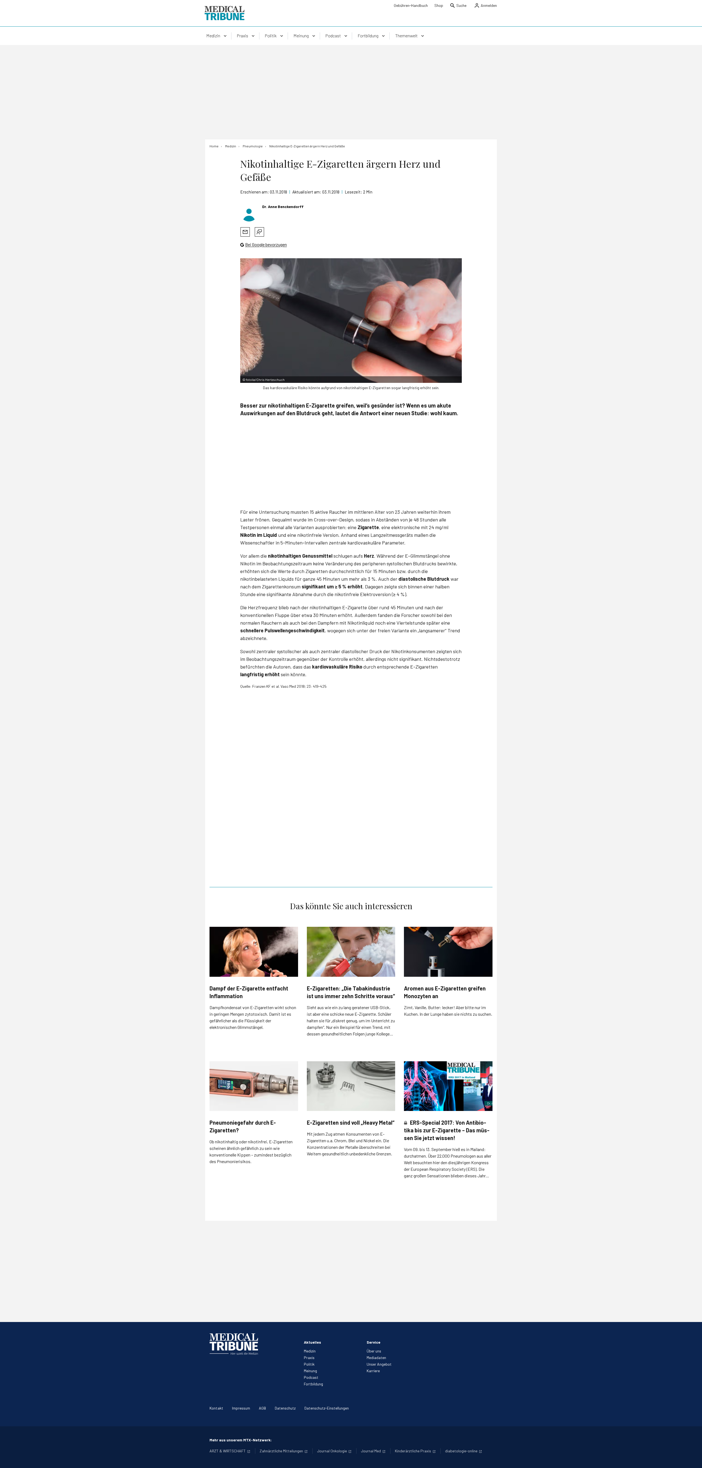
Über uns (374, 1351)
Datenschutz (285, 1408)
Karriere (373, 1370)
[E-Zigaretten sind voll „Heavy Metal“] (351, 1086)
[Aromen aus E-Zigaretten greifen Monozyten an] (448, 951)
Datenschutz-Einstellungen (326, 1408)
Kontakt (216, 1408)
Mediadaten (376, 1357)
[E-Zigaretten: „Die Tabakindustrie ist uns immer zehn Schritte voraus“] (351, 952)
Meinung (310, 1370)
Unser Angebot (379, 1364)
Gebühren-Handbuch (411, 5)
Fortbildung (313, 1384)
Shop (438, 5)
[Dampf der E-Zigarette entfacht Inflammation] (254, 951)
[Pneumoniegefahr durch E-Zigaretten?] (254, 1086)
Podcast (311, 1377)
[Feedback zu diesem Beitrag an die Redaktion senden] (259, 232)
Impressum (241, 1408)
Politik (309, 1364)
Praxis (309, 1357)
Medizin (310, 1351)
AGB (262, 1408)
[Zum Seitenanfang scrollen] (692, 1458)
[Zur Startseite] (224, 13)
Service (373, 1342)
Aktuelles (312, 1342)
